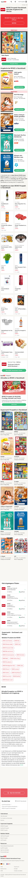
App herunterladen (5, 850)
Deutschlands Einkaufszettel (7, 846)
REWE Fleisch (6, 669)
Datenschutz (3, 868)
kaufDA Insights (4, 848)
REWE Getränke (20, 655)
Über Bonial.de (4, 816)
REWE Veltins (6, 672)
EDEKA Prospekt (4, 826)
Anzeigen (24, 4)
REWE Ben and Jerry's (8, 651)
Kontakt (16, 868)
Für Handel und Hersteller (6, 818)
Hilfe (2, 866)
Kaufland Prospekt (5, 828)
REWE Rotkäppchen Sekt (9, 665)
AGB (2, 870)
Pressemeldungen (5, 852)
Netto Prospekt (4, 838)
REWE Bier (17, 640)
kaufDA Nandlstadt (6, 804)
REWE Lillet (20, 665)
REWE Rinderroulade (8, 644)
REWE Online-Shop (15, 658)
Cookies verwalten (18, 870)
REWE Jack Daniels (7, 640)
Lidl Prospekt (3, 840)
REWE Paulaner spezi (8, 679)
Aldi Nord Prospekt (5, 836)
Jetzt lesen (14, 404)
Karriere (2, 820)
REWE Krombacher (7, 662)
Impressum (16, 866)
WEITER (14, 23)
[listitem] (7, 200)
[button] (14, 47)
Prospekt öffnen (14, 63)
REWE (21, 765)
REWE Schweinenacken (8, 655)
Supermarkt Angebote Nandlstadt (9, 806)
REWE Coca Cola (7, 676)
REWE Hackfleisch (16, 672)
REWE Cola (17, 644)
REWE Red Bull (16, 676)
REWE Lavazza (15, 669)
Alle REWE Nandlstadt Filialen (14, 370)
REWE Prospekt (4, 830)
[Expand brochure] (14, 42)
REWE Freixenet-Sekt (8, 647)
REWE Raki (5, 658)
